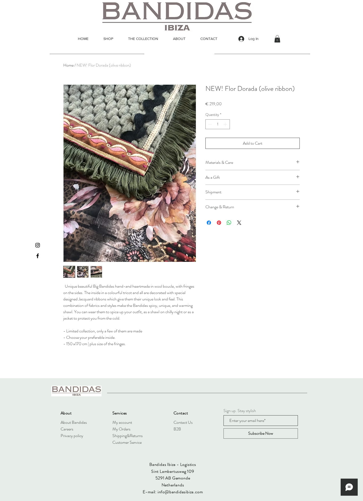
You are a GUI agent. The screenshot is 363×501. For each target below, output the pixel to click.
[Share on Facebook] (209, 222)
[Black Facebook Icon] (38, 256)
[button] (277, 38)
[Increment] (225, 124)
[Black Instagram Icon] (38, 245)
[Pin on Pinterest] (219, 222)
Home (68, 65)
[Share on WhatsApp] (229, 222)
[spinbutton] (217, 124)
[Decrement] (209, 124)
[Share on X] (239, 222)
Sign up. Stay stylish (239, 411)
